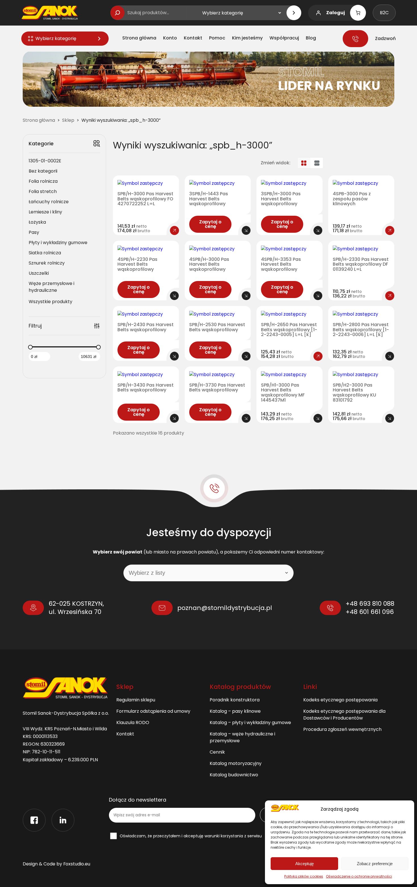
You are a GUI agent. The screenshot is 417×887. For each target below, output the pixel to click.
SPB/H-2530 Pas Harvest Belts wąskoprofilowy (217, 327)
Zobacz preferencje (375, 863)
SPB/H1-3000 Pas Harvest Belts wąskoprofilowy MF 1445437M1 (283, 392)
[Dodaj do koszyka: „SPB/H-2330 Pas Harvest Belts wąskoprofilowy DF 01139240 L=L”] (389, 295)
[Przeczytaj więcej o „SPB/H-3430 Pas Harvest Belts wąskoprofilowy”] (174, 418)
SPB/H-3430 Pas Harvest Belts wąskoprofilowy (145, 388)
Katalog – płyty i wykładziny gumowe (250, 722)
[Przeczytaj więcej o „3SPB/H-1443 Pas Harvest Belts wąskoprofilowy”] (246, 230)
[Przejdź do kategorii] (294, 12)
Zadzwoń (385, 38)
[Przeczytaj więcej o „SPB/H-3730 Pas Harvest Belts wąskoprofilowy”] (246, 418)
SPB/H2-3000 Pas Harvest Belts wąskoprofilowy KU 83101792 (354, 392)
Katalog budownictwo (234, 774)
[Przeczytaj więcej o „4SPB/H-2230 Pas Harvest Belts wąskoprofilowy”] (174, 295)
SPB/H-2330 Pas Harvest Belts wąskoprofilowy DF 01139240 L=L (361, 264)
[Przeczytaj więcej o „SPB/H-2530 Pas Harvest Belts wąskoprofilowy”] (246, 356)
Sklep (68, 120)
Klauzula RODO (132, 722)
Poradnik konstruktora (235, 700)
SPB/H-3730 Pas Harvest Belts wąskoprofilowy (217, 388)
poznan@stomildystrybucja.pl (224, 607)
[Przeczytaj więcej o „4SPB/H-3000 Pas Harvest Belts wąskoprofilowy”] (246, 295)
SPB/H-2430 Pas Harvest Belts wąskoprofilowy (145, 327)
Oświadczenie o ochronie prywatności (359, 876)
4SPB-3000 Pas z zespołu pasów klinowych (352, 198)
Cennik (217, 752)
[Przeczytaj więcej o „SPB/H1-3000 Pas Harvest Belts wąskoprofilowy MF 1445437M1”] (318, 418)
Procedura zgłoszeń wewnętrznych (342, 729)
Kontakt (125, 734)
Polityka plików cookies (303, 876)
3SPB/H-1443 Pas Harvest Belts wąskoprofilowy (208, 198)
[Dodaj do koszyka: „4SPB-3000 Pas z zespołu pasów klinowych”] (389, 230)
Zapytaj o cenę (210, 224)
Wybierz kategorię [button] (55, 38)
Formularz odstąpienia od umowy (153, 711)
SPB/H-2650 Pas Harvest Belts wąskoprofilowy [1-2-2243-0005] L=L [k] (289, 329)
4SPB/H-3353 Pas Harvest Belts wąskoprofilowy (281, 264)
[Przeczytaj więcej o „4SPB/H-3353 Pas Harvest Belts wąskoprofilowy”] (318, 295)
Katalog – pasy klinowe (235, 711)
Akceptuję (304, 863)
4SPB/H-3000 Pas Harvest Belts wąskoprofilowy (209, 264)
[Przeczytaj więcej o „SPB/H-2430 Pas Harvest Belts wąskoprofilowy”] (174, 356)
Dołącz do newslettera (137, 799)
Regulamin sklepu (135, 700)
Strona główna (39, 120)
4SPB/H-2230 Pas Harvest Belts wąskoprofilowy (137, 264)
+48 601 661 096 (370, 611)
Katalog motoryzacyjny (236, 763)
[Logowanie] (318, 12)
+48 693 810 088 (370, 603)
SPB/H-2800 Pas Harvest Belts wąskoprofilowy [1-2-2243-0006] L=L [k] (361, 329)
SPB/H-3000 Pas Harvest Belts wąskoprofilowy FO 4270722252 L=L (145, 198)
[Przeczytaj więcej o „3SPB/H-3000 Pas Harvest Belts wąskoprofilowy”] (318, 230)
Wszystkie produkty (50, 301)
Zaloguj (335, 12)
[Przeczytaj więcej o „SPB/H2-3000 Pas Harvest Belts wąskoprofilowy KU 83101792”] (389, 418)
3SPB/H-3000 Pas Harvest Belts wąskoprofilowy (281, 198)
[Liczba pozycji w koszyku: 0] (358, 12)
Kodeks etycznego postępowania (340, 700)
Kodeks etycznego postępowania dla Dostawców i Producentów (344, 714)
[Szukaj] (117, 13)
